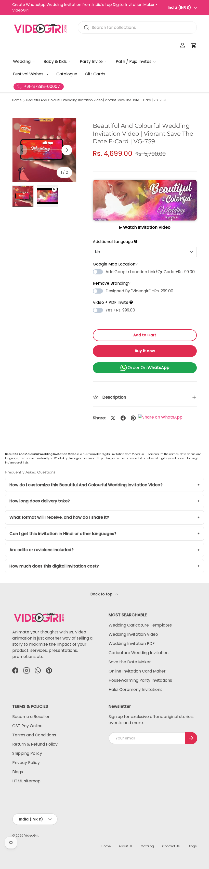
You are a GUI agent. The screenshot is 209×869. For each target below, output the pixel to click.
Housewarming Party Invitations (140, 680)
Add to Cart (144, 335)
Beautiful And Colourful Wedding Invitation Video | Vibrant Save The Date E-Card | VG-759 (96, 100)
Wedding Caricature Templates (140, 625)
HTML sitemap (26, 781)
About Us (126, 846)
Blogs (17, 772)
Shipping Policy (27, 753)
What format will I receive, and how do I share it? (59, 517)
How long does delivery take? (39, 501)
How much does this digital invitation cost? (54, 566)
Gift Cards (95, 74)
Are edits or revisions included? (41, 550)
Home (16, 100)
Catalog (147, 846)
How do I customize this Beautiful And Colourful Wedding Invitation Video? (86, 485)
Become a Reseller (31, 717)
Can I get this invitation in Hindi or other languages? (62, 534)
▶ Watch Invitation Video (145, 227)
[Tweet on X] (113, 418)
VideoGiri (31, 835)
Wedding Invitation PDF (132, 643)
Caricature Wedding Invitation (138, 653)
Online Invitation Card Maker (137, 671)
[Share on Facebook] (123, 418)
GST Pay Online (27, 726)
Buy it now (145, 350)
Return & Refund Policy (35, 744)
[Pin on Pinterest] (133, 418)
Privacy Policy (26, 763)
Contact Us (171, 846)
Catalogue (66, 74)
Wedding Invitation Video (133, 634)
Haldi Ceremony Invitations (135, 689)
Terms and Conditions (34, 735)
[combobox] (137, 27)
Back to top (101, 594)
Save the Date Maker (130, 662)
